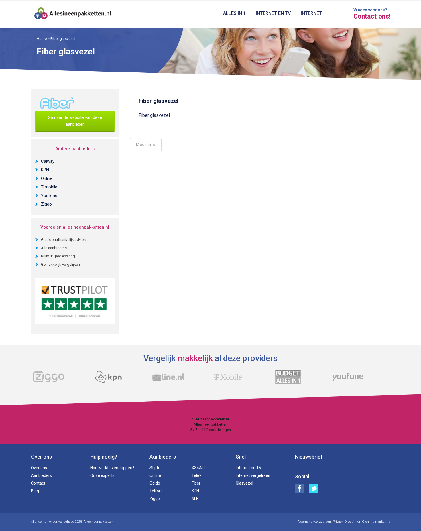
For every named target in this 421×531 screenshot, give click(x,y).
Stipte (154, 467)
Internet (311, 13)
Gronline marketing (376, 522)
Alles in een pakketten (73, 14)
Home (42, 38)
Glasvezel (244, 483)
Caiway (47, 161)
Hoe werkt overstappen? (112, 467)
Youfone (49, 195)
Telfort (155, 491)
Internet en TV (273, 13)
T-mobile (49, 187)
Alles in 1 (234, 13)
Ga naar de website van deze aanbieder (75, 121)
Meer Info (146, 144)
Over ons (39, 467)
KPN (45, 169)
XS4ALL (199, 467)
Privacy (338, 522)
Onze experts (102, 475)
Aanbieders (41, 475)
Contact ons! (371, 16)
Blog (35, 491)
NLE (195, 498)
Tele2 (197, 475)
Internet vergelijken (253, 475)
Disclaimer (352, 522)
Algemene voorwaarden (314, 522)
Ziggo (46, 204)
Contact (38, 483)
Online (46, 178)
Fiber (196, 483)
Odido (154, 483)
